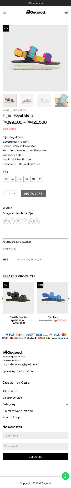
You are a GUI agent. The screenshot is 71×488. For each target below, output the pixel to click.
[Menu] (5, 12)
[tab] (35, 242)
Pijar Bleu (53, 317)
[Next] (63, 58)
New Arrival (20, 110)
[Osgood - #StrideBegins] (35, 12)
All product (10, 391)
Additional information (17, 241)
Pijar (31, 213)
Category (9, 404)
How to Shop (11, 417)
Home (6, 110)
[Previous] (8, 58)
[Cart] (66, 12)
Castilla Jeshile (18, 317)
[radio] (6, 179)
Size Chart (9, 128)
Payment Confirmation (18, 411)
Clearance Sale (12, 397)
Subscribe (35, 456)
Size (5, 172)
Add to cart (33, 193)
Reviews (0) (9, 249)
